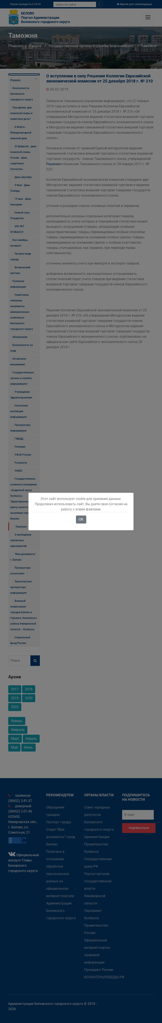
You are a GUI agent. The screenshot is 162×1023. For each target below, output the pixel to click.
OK (81, 519)
